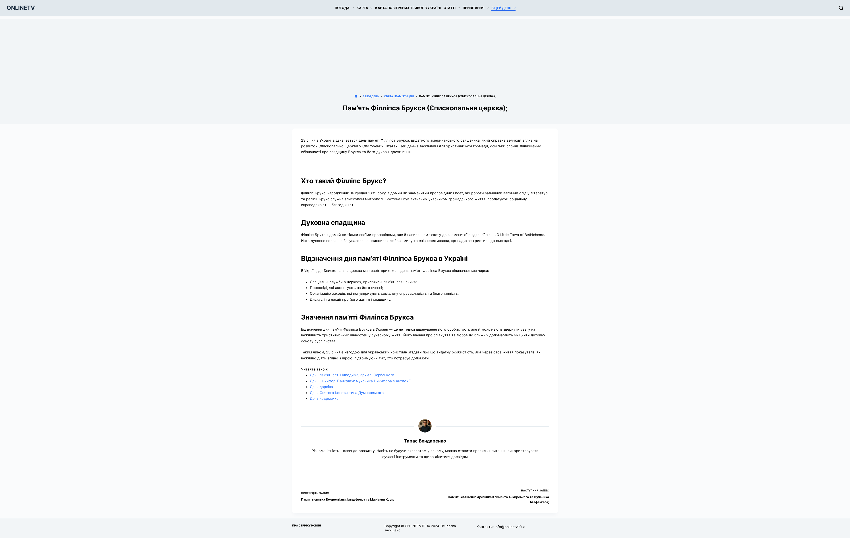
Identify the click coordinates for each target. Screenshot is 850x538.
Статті (450, 8)
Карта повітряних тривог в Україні (408, 8)
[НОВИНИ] (355, 96)
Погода (342, 8)
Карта (362, 8)
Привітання (473, 8)
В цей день (501, 8)
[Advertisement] (425, 50)
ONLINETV (21, 7)
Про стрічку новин (306, 525)
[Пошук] (841, 8)
